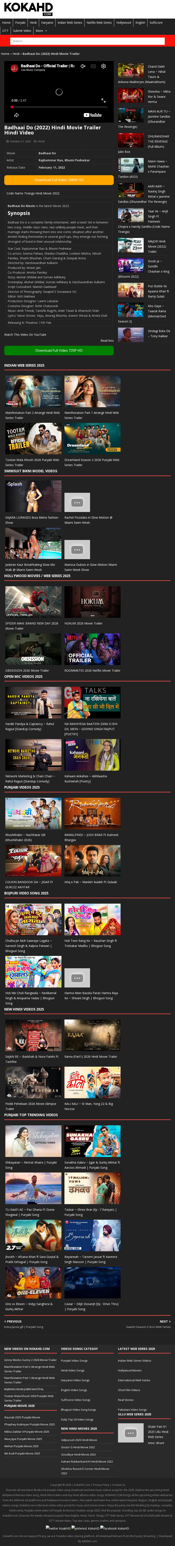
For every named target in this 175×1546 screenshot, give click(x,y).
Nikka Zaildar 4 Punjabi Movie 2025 (26, 1432)
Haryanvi (47, 22)
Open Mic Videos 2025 (23, 676)
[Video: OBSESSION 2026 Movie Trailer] (33, 662)
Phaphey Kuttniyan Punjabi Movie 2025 (29, 1424)
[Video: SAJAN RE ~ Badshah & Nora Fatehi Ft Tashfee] (33, 1049)
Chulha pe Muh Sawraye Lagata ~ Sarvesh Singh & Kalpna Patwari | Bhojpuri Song (28, 946)
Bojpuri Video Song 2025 (26, 893)
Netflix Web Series (99, 22)
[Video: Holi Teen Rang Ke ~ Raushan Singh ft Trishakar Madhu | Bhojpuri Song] (92, 933)
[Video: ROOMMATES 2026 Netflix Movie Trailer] (92, 662)
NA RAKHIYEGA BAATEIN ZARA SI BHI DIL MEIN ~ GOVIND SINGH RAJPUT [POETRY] (90, 729)
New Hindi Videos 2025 (24, 1009)
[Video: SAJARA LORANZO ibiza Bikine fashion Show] (33, 510)
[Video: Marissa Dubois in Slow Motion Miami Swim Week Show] (77, 557)
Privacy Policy (101, 1485)
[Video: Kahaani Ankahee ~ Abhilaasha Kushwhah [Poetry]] (92, 768)
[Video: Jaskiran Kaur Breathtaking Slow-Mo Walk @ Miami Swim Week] (33, 557)
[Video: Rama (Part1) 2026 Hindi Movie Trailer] (92, 1049)
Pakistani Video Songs (132, 1410)
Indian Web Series (70, 22)
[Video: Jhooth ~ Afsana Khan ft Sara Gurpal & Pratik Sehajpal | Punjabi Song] (33, 1249)
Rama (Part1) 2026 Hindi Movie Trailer (90, 1056)
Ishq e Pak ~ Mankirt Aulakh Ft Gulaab (90, 882)
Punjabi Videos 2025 (22, 787)
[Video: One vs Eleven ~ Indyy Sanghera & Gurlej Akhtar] (33, 1296)
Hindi (33, 22)
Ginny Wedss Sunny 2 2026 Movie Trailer (30, 1360)
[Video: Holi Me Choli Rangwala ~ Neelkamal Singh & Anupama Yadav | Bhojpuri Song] (33, 985)
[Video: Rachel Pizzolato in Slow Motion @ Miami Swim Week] (77, 510)
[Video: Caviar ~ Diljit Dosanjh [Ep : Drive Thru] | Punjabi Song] (92, 1296)
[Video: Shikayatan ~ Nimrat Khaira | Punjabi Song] (33, 1154)
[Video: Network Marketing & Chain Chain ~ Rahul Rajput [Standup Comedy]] (33, 768)
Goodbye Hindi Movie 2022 (78, 1454)
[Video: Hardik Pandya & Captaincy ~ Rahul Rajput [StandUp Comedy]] (33, 716)
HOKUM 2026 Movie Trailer (83, 623)
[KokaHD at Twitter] (58, 1528)
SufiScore (156, 22)
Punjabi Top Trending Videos (31, 1115)
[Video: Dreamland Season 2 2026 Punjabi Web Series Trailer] (92, 452)
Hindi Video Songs (73, 1370)
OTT (5, 31)
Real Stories (126, 1400)
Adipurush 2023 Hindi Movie (79, 1440)
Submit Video (22, 31)
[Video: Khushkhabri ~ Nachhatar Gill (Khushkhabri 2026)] (33, 827)
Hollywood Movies (130, 1370)
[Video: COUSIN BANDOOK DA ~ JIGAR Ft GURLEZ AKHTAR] (33, 874)
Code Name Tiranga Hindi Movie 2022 (33, 193)
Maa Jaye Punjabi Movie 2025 (23, 1439)
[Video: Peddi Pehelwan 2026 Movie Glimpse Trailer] (33, 1096)
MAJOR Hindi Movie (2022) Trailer (157, 246)
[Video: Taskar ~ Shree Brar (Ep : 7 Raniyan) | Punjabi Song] (92, 1202)
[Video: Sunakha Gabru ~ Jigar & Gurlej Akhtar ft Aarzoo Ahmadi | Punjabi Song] (92, 1154)
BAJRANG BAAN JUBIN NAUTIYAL (24, 1389)
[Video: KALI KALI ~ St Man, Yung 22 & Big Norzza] (92, 1096)
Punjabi (20, 22)
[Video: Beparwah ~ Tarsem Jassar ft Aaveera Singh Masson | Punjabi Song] (92, 1249)
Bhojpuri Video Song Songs (78, 1410)
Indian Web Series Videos (134, 1360)
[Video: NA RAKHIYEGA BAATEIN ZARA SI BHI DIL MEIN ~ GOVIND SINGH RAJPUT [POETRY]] (92, 716)
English (140, 22)
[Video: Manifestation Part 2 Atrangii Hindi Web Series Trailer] (33, 405)
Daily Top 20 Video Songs (77, 1419)
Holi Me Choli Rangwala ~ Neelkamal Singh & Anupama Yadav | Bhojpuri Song (30, 998)
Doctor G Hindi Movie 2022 (78, 1447)
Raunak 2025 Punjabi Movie (22, 1417)
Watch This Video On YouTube (25, 335)
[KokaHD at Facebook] (114, 1528)
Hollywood (123, 22)
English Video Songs (74, 1390)
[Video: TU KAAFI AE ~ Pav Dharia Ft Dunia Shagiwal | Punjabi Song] (33, 1202)
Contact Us (118, 1485)
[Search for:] (87, 41)
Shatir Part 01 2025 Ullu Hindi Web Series (158, 1432)
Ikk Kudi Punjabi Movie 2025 (22, 1453)
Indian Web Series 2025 (24, 365)
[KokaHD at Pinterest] (85, 1528)
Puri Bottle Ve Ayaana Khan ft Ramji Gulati (158, 291)
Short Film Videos (129, 1390)
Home (6, 22)
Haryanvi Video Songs (75, 1380)
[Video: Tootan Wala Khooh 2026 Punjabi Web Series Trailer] (33, 452)
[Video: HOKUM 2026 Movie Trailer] (92, 615)
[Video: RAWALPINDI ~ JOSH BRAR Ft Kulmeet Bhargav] (92, 827)
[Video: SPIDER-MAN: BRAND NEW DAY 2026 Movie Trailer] (33, 615)
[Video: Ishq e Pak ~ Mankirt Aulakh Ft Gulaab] (92, 874)
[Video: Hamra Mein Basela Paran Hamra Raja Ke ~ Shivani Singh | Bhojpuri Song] (77, 985)
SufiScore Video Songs (75, 1400)
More (39, 31)
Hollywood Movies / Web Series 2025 (37, 575)
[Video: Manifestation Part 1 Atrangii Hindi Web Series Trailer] (92, 405)
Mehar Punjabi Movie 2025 (21, 1446)
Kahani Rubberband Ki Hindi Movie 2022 (87, 1461)
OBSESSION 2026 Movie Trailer (27, 670)
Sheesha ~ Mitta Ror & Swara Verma (159, 96)
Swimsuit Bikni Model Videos (30, 471)
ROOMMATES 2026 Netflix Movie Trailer (92, 670)
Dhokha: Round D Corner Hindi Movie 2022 (85, 1471)
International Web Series (134, 1380)
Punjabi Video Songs (74, 1360)
